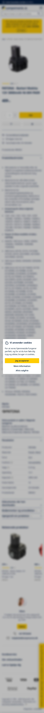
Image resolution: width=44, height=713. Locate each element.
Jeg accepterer (22, 360)
